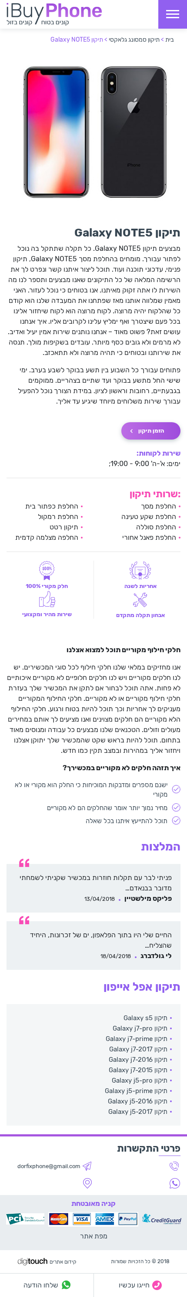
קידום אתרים (63, 1262)
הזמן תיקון (151, 430)
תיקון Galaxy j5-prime (136, 1091)
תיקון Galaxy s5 (145, 1018)
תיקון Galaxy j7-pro (140, 1028)
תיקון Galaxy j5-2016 (137, 1101)
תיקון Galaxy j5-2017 (137, 1112)
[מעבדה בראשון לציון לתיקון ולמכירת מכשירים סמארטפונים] (54, 14)
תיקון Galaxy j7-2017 (138, 1049)
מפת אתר (93, 1236)
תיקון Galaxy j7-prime (136, 1039)
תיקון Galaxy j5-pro (139, 1080)
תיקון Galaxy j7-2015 (138, 1070)
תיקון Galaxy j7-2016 (138, 1060)
